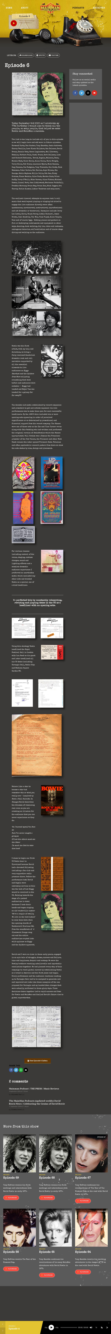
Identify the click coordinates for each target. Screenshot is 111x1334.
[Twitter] (81, 93)
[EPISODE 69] (19, 1153)
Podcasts (78, 8)
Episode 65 (47, 1252)
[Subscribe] (101, 1327)
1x (96, 1327)
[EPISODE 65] (55, 1227)
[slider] (68, 1327)
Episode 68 (47, 1178)
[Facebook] (75, 93)
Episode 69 (11, 1178)
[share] (107, 1327)
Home (9, 8)
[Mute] (91, 1327)
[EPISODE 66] (19, 1227)
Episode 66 (11, 1252)
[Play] (51, 1327)
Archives (99, 8)
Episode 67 (83, 1178)
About (25, 8)
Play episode (12, 1198)
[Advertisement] (86, 138)
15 (46, 1327)
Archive (6, 1175)
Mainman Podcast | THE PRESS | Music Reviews (34, 1088)
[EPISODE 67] (91, 1153)
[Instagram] (88, 93)
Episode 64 (83, 1252)
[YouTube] (94, 93)
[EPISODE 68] (55, 1153)
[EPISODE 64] (91, 1227)
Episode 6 (14, 1328)
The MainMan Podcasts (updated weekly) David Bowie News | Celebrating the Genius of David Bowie (37, 1102)
